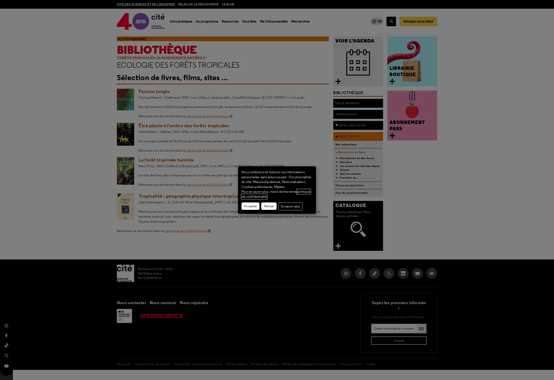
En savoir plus (290, 206)
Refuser (269, 206)
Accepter (250, 206)
